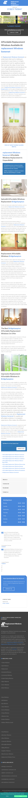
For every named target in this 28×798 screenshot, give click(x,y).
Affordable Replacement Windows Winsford (13, 456)
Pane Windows (5, 697)
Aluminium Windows (6, 735)
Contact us (5, 492)
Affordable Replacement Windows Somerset (13, 454)
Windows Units (5, 716)
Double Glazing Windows (7, 678)
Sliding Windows (5, 747)
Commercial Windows (7, 675)
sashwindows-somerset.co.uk (9, 769)
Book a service (5, 13)
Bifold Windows (5, 688)
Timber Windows (6, 662)
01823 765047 (15, 26)
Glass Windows (5, 681)
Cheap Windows (5, 713)
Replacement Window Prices (8, 757)
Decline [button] (7, 796)
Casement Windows (6, 741)
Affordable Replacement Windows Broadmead (14, 468)
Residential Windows (6, 672)
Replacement (5, 669)
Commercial (6, 483)
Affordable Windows (6, 744)
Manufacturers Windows (7, 754)
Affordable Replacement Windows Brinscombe (14, 464)
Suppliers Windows (6, 750)
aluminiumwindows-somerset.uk (9, 776)
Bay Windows (5, 703)
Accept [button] (21, 796)
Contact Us (21, 448)
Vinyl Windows (5, 731)
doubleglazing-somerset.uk (8, 779)
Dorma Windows (5, 710)
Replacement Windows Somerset (11, 472)
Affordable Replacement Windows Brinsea (13, 466)
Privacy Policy (21, 792)
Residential (5, 488)
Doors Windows (5, 684)
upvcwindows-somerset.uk (8, 782)
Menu (24, 13)
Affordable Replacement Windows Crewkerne (13, 458)
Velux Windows (5, 706)
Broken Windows (6, 719)
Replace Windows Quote (7, 722)
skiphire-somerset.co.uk (7, 772)
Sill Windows (5, 700)
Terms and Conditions (13, 792)
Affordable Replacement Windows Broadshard (14, 470)
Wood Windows (5, 738)
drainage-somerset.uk (7, 766)
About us (5, 479)
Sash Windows (5, 665)
